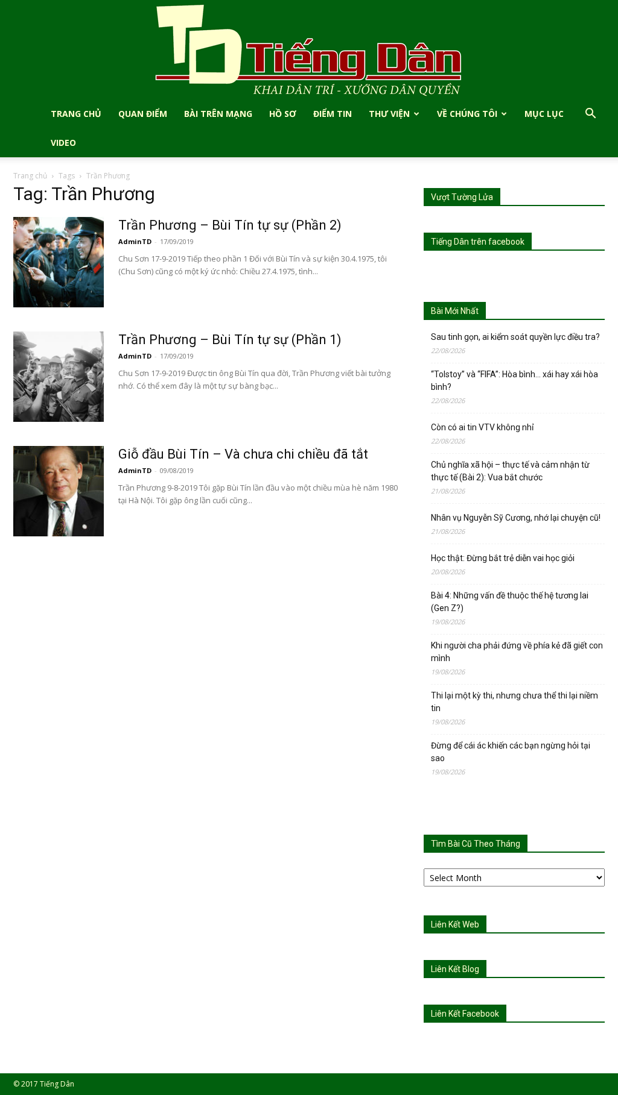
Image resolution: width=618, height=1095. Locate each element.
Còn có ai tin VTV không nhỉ (482, 427)
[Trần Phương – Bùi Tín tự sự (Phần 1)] (58, 376)
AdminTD (134, 241)
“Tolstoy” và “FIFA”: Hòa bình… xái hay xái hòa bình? (514, 380)
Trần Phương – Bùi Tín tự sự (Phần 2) (230, 225)
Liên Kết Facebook (465, 1013)
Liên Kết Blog (455, 969)
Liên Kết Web (455, 924)
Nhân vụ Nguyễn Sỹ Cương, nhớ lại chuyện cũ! (515, 517)
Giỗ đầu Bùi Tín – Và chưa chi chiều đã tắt (243, 454)
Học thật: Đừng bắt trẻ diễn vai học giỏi (503, 558)
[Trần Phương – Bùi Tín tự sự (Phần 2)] (58, 262)
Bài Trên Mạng (218, 113)
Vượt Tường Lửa (462, 197)
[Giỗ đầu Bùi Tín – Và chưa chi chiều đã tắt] (58, 491)
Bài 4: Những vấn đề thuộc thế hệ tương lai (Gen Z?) (509, 602)
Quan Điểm (142, 113)
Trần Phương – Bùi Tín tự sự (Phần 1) (230, 339)
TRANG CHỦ (76, 113)
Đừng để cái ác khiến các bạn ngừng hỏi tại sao (510, 752)
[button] (590, 115)
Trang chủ (30, 176)
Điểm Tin (332, 113)
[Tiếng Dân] (309, 49)
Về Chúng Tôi (467, 113)
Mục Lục (544, 113)
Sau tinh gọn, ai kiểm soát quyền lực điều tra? (515, 337)
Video (63, 142)
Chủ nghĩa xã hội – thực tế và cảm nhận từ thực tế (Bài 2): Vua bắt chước (510, 471)
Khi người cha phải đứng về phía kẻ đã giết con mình (517, 652)
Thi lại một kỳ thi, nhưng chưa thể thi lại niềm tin (514, 702)
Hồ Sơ (282, 113)
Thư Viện (389, 113)
